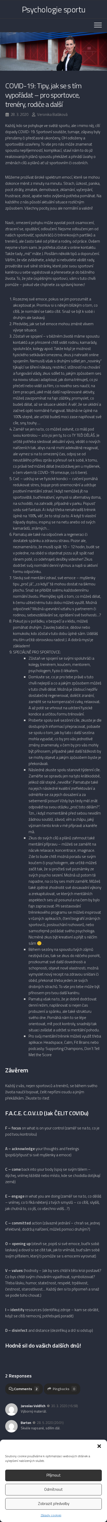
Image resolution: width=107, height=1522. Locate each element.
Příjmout (53, 1475)
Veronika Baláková (52, 114)
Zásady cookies (51, 1515)
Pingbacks (64, 1388)
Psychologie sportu (53, 9)
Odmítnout (53, 1489)
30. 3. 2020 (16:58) (64, 1405)
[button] (99, 1446)
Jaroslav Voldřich (33, 1405)
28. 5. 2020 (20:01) (50, 1422)
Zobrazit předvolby (53, 1504)
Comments (26, 1388)
